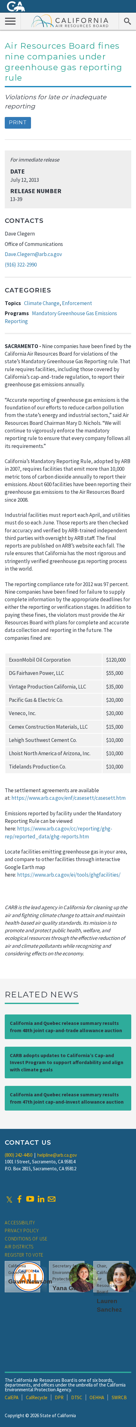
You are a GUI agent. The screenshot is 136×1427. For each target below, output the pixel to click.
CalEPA (11, 1397)
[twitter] (9, 1199)
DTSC (76, 1397)
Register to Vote (24, 1255)
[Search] (127, 21)
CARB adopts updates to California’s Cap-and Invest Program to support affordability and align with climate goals (66, 1062)
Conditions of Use (26, 1239)
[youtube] (30, 1199)
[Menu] (10, 21)
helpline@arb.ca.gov (57, 1155)
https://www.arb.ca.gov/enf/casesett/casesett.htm (68, 797)
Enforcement (77, 303)
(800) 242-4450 (18, 1155)
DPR (59, 1397)
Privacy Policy (22, 1231)
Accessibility (20, 1223)
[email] (51, 1199)
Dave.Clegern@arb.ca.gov (33, 254)
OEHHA (97, 1397)
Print (18, 122)
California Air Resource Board (69, 20)
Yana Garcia (70, 1288)
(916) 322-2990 (21, 264)
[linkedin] (41, 1199)
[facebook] (19, 1199)
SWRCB (119, 1397)
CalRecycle (36, 1397)
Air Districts (19, 1247)
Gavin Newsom (30, 1281)
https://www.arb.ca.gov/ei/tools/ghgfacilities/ (69, 874)
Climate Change (41, 303)
